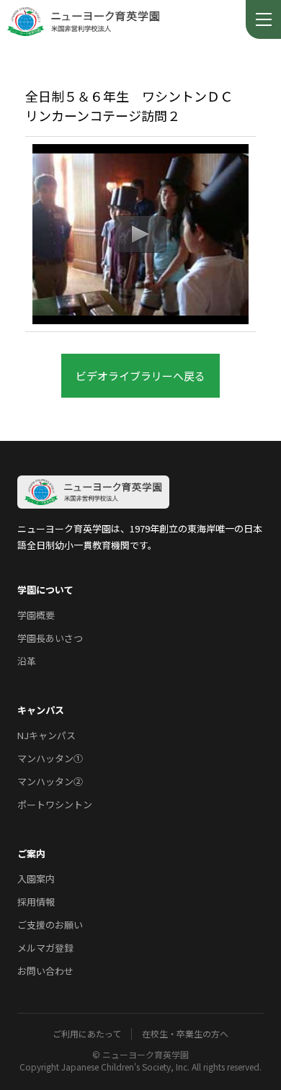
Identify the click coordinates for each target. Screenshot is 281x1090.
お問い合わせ (45, 971)
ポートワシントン (54, 804)
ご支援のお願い (50, 925)
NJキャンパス (46, 735)
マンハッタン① (50, 758)
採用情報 (36, 901)
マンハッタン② (50, 781)
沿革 (26, 661)
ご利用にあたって (87, 1034)
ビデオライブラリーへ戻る (140, 375)
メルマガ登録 (45, 948)
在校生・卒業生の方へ (185, 1034)
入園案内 (36, 878)
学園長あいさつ (50, 638)
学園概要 (36, 615)
